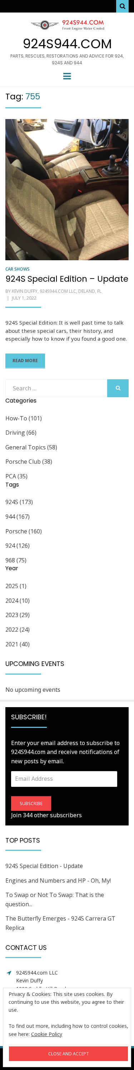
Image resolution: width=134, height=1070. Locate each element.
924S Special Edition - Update (44, 866)
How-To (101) (23, 418)
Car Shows (17, 269)
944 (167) (17, 517)
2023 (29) (17, 615)
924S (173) (19, 502)
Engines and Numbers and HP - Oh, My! (58, 880)
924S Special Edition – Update (66, 279)
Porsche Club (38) (28, 461)
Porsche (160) (23, 531)
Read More (25, 361)
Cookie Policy (46, 1034)
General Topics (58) (31, 447)
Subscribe (31, 803)
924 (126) (17, 545)
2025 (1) (15, 586)
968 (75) (15, 560)
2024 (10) (17, 601)
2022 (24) (17, 629)
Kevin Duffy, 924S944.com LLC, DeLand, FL (56, 291)
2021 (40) (17, 644)
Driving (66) (20, 433)
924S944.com (67, 44)
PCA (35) (16, 476)
